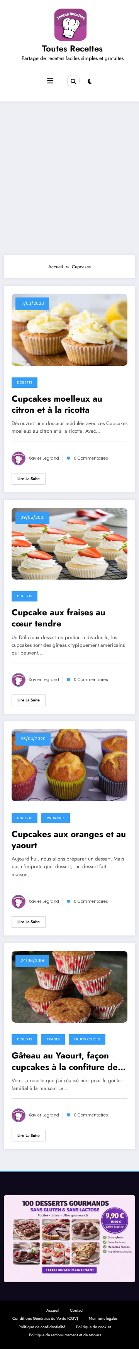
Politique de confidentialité (42, 1327)
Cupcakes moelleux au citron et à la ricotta (57, 404)
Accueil (52, 1310)
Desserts (24, 382)
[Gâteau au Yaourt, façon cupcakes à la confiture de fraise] (69, 986)
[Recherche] (73, 81)
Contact (76, 1310)
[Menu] (50, 81)
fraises (53, 1039)
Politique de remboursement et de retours (65, 1335)
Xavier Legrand (44, 458)
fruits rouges (87, 1039)
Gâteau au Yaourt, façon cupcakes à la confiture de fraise (65, 1061)
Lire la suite (28, 479)
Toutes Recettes (72, 48)
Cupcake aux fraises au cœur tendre (58, 618)
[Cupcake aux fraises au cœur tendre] (69, 543)
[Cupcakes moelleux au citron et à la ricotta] (69, 329)
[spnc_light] (90, 81)
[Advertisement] (69, 178)
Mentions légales (103, 1318)
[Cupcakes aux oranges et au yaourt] (69, 764)
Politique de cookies (93, 1327)
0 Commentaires (91, 458)
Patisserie (55, 818)
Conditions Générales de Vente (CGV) (45, 1318)
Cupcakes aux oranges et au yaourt (69, 840)
